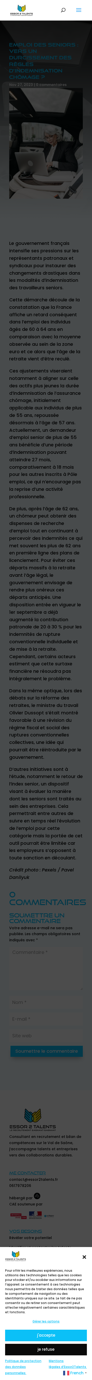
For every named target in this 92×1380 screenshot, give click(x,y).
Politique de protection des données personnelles (23, 1367)
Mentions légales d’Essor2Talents (68, 1364)
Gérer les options (46, 1321)
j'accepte (46, 1335)
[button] (84, 1257)
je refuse (46, 1349)
